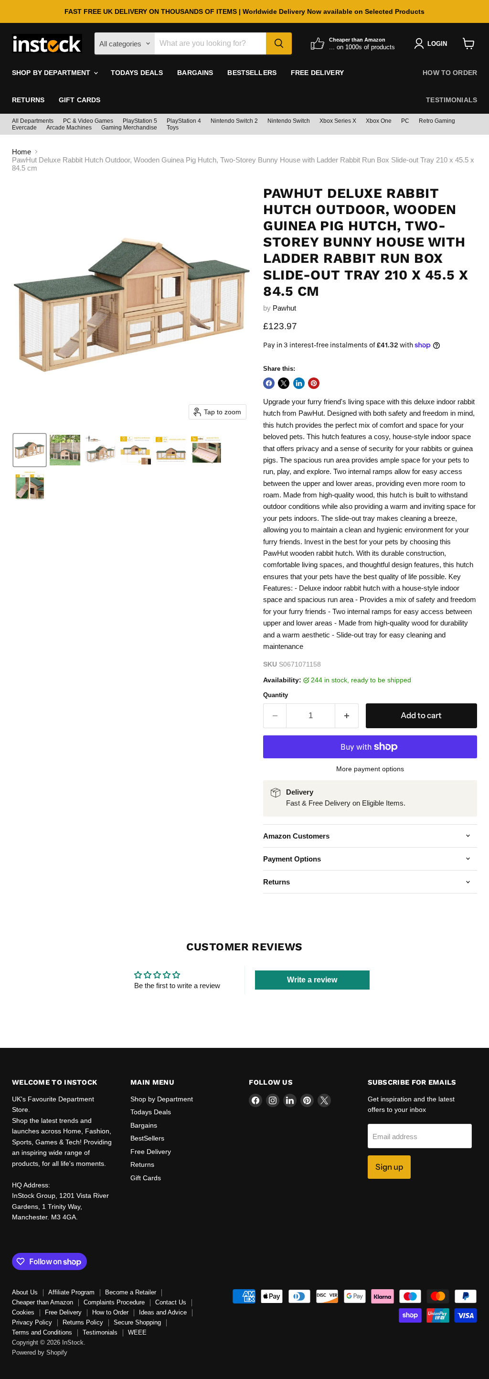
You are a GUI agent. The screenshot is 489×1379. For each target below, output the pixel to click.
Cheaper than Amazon (42, 1302)
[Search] (279, 43)
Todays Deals (137, 72)
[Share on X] (283, 383)
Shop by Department (52, 72)
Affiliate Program (71, 1292)
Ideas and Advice (163, 1312)
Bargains (195, 72)
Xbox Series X (337, 121)
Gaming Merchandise (129, 127)
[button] (29, 450)
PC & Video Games (88, 121)
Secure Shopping (137, 1322)
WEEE (137, 1332)
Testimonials (451, 100)
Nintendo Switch (288, 121)
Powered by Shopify (39, 1352)
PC (405, 121)
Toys (173, 127)
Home (21, 152)
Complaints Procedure (114, 1302)
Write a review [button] (312, 980)
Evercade (24, 127)
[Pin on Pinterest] (313, 383)
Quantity (275, 695)
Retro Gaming (437, 121)
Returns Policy (83, 1322)
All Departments (32, 121)
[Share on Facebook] (269, 383)
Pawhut (284, 308)
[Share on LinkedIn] (299, 383)
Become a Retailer (130, 1292)
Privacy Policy (32, 1322)
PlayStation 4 (184, 121)
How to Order (450, 72)
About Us (25, 1292)
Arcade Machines (69, 127)
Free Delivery (317, 72)
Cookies (23, 1312)
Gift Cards (79, 100)
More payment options (370, 769)
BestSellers (251, 72)
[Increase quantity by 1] (347, 715)
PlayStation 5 (140, 121)
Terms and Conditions (42, 1332)
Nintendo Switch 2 (234, 121)
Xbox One (379, 121)
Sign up (389, 1167)
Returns (28, 100)
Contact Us (170, 1302)
